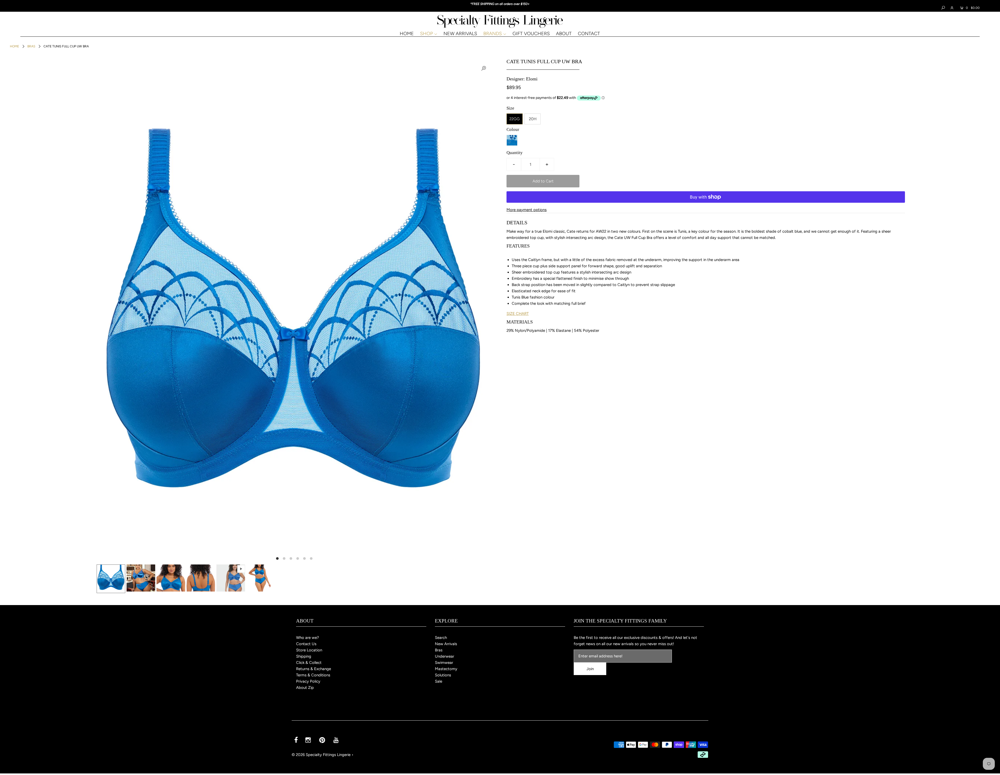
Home (14, 46)
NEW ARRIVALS (460, 33)
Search (441, 637)
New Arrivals (446, 643)
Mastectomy (446, 668)
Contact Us (306, 643)
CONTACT (589, 33)
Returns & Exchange (313, 668)
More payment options (527, 209)
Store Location (309, 650)
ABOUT (564, 33)
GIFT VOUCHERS (531, 33)
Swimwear (444, 662)
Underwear (444, 656)
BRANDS (492, 33)
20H (532, 119)
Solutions (443, 675)
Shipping (303, 656)
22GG (514, 119)
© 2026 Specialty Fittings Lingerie (321, 754)
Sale (438, 681)
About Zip (305, 687)
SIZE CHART (518, 313)
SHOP (426, 33)
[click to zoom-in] (483, 68)
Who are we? (307, 637)
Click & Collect (309, 662)
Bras (31, 46)
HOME (407, 33)
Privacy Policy (308, 681)
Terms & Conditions (313, 675)
